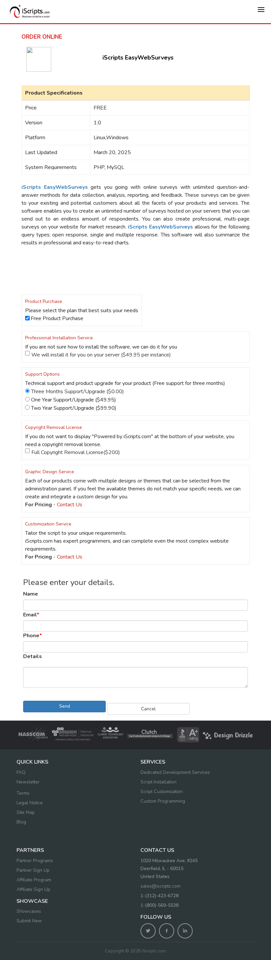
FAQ (21, 772)
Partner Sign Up (33, 870)
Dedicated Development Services (175, 772)
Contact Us (69, 504)
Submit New (29, 921)
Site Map (26, 812)
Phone (32, 635)
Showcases (29, 911)
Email (31, 614)
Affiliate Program (34, 880)
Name (30, 594)
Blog (21, 822)
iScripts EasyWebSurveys (138, 58)
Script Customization (161, 791)
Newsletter (28, 782)
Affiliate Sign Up (33, 889)
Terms (23, 793)
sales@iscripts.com (160, 886)
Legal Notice (30, 803)
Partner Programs (35, 860)
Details (32, 656)
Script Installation (158, 782)
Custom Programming (162, 801)
